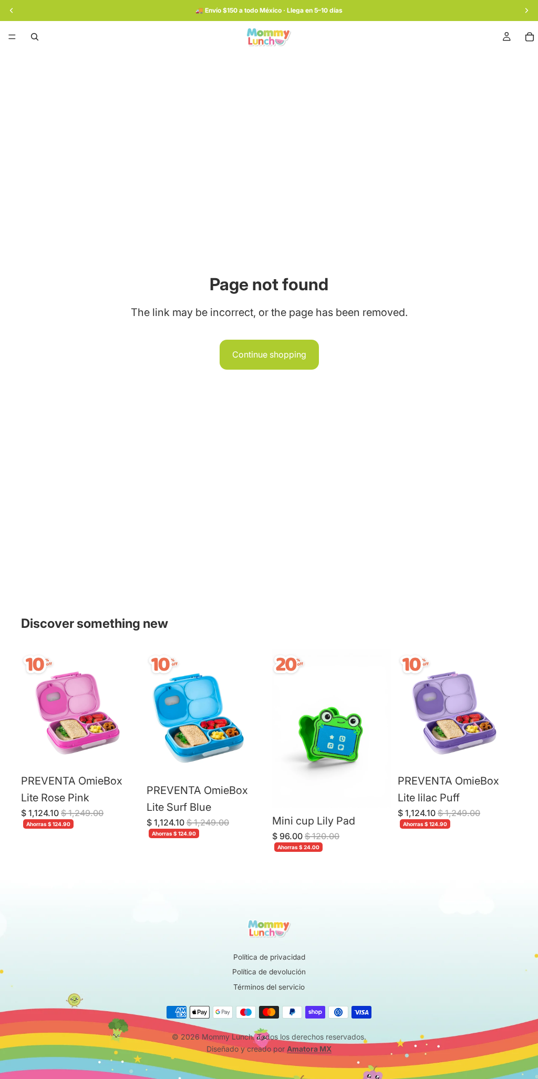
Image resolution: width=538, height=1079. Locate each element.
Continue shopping (269, 354)
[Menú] (12, 37)
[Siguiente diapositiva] (128, 708)
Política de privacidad (269, 957)
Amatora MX (309, 1048)
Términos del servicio (269, 987)
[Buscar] (34, 36)
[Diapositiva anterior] (32, 708)
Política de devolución (269, 972)
